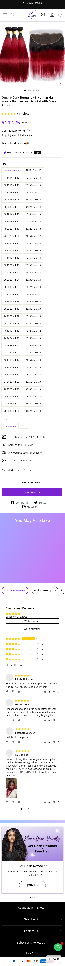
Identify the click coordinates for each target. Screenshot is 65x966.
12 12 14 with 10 (33, 250)
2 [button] (29, 809)
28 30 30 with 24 (11, 323)
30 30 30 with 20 (33, 345)
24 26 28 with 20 (33, 360)
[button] (9, 114)
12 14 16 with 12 (11, 360)
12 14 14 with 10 (11, 294)
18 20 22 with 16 (11, 228)
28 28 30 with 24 (33, 279)
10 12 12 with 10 (33, 287)
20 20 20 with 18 (33, 185)
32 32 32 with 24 (33, 207)
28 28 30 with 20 (11, 389)
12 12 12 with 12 (33, 330)
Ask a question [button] (32, 628)
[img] (22, 675)
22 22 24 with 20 (11, 272)
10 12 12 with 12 (11, 396)
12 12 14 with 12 (33, 374)
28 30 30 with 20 (11, 411)
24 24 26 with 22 (33, 272)
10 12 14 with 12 (33, 352)
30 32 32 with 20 (33, 411)
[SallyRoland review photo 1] (11, 788)
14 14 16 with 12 (11, 257)
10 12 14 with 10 (11, 214)
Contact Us (31, 931)
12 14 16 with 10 (33, 214)
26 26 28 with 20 (33, 381)
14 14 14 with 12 (11, 177)
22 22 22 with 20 (11, 192)
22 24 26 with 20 (11, 236)
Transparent (10, 425)
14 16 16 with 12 (33, 294)
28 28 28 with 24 (33, 199)
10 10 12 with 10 (11, 250)
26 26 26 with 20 (33, 338)
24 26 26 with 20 (11, 403)
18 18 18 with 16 (11, 185)
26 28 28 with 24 (33, 316)
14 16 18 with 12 (11, 221)
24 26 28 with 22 (33, 236)
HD (23, 425)
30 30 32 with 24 (11, 287)
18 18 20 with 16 (11, 265)
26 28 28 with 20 (33, 403)
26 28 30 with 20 (11, 367)
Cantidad (7, 470)
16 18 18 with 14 (11, 301)
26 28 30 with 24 (11, 243)
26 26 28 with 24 (11, 279)
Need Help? (31, 919)
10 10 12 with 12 (11, 374)
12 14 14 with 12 (33, 396)
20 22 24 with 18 (33, 228)
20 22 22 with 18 (11, 308)
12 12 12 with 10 (33, 170)
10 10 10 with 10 (12, 170)
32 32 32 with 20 (11, 352)
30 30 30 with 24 (11, 207)
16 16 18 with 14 (33, 257)
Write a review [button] (32, 621)
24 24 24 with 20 (11, 338)
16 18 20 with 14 (33, 221)
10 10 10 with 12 (11, 330)
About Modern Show (31, 907)
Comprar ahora (32, 492)
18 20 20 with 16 (33, 301)
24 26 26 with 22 (11, 316)
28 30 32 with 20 (33, 367)
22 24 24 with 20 (33, 308)
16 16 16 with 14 (33, 177)
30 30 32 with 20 (33, 389)
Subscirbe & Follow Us (31, 942)
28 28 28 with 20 (11, 345)
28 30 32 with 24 (33, 243)
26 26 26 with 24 (11, 199)
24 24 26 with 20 (11, 381)
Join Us (32, 885)
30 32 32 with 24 (33, 323)
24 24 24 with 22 (33, 192)
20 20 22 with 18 (33, 265)
